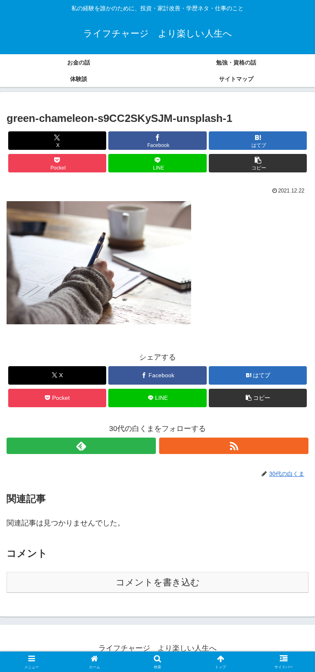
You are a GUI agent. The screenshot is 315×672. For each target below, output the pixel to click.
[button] (258, 163)
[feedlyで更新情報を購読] (81, 446)
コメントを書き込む (158, 582)
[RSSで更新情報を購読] (233, 446)
